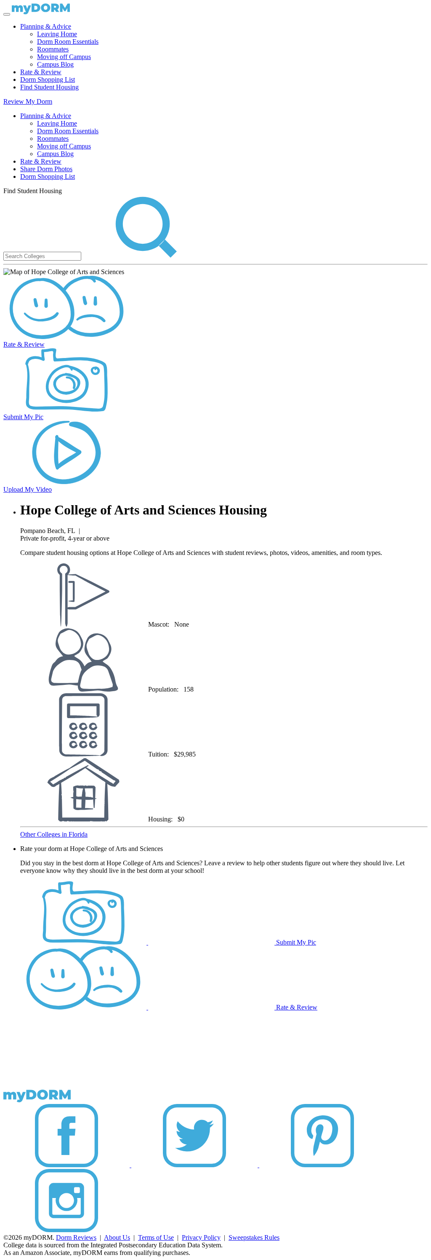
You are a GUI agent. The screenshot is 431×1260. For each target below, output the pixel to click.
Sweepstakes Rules (254, 1237)
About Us (117, 1237)
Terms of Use (156, 1237)
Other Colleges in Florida (54, 834)
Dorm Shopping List (47, 79)
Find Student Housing (49, 87)
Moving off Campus (64, 56)
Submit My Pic (23, 416)
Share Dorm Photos (46, 168)
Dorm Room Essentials (67, 41)
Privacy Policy (201, 1237)
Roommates (53, 49)
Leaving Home (57, 34)
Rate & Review (40, 71)
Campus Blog (55, 64)
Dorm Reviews (76, 1237)
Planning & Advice (45, 26)
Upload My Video (27, 489)
